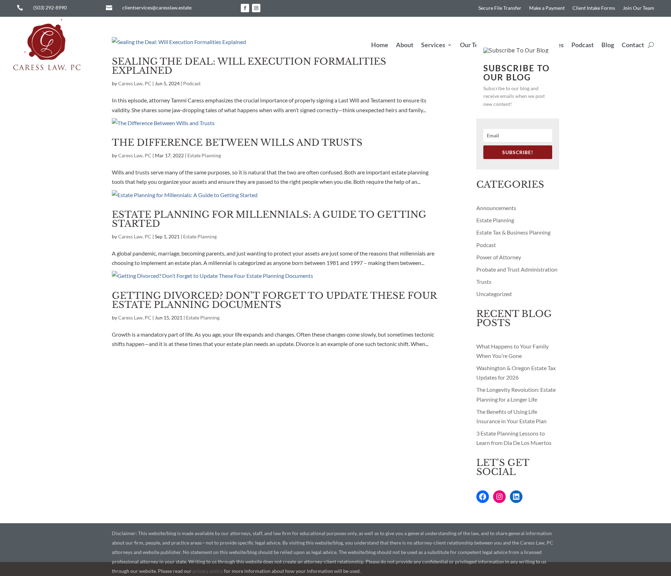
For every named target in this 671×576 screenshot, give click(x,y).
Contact (633, 45)
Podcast (582, 45)
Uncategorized (494, 293)
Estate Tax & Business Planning (513, 232)
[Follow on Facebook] (245, 8)
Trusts (483, 281)
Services (433, 45)
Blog (607, 45)
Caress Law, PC (134, 83)
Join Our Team (638, 8)
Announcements (496, 207)
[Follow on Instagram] (256, 8)
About (404, 45)
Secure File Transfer (499, 8)
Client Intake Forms (593, 8)
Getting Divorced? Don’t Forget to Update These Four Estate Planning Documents (274, 300)
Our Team (473, 45)
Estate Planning (204, 155)
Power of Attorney (498, 257)
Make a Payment (547, 8)
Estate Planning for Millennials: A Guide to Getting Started (269, 219)
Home (379, 45)
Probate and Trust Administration (516, 269)
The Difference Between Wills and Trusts (237, 142)
